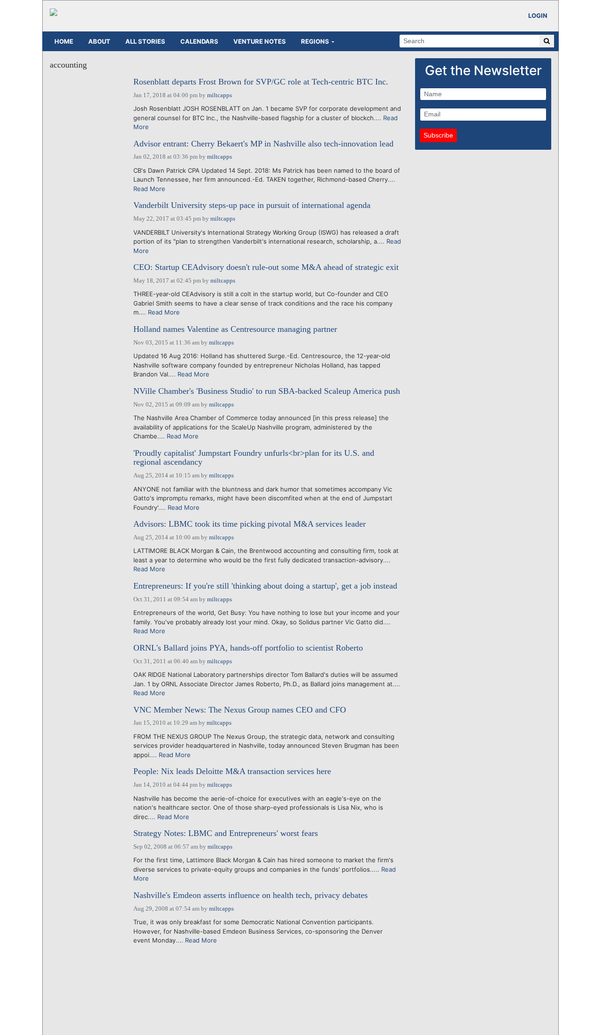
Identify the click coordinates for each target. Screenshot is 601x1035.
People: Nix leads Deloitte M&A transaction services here (232, 771)
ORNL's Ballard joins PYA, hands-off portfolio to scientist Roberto (248, 648)
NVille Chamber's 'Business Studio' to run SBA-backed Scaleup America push (266, 391)
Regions (315, 41)
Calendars (199, 41)
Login (537, 15)
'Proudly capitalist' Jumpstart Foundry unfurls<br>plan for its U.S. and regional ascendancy (253, 458)
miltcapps (219, 95)
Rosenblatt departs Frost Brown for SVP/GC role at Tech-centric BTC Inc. (260, 81)
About (99, 41)
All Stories (145, 41)
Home (63, 41)
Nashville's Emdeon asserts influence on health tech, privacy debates (250, 895)
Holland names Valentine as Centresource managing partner (235, 329)
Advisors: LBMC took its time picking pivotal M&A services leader (249, 524)
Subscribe (438, 135)
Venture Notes (259, 41)
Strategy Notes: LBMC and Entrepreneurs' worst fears (225, 833)
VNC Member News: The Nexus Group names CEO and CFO (239, 709)
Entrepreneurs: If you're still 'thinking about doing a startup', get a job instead (265, 586)
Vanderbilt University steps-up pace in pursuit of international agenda (251, 205)
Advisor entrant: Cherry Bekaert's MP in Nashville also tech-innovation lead (263, 143)
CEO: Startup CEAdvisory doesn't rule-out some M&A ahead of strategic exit (266, 267)
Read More (149, 188)
